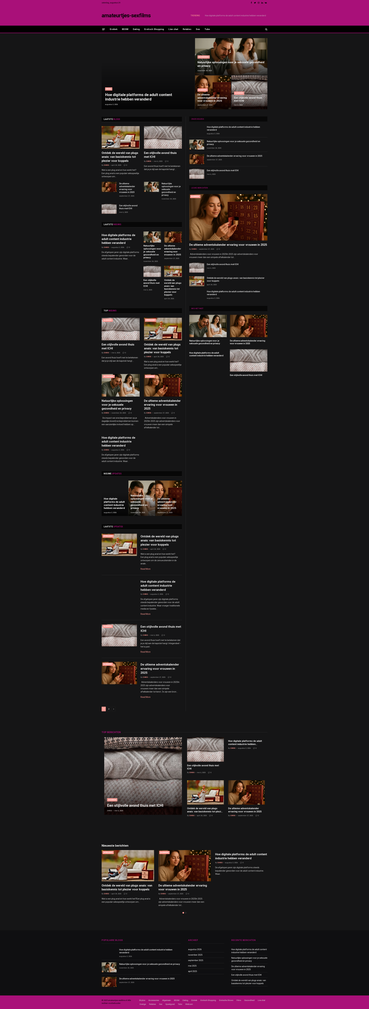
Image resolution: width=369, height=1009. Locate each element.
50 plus (142, 1000)
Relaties (187, 29)
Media (108, 89)
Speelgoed (150, 320)
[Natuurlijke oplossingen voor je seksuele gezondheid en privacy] (231, 56)
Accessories (153, 1000)
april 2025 (192, 971)
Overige (143, 1004)
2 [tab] (185, 912)
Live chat (173, 29)
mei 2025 (192, 966)
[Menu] (103, 29)
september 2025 (195, 960)
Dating (136, 29)
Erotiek (113, 29)
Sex (198, 29)
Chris (106, 165)
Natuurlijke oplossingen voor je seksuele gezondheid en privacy (237, 15)
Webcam (189, 1004)
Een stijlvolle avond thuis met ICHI (248, 99)
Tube (207, 29)
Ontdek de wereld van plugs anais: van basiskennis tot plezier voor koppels (120, 156)
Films (239, 1000)
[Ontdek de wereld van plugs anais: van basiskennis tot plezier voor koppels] (121, 137)
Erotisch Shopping (154, 29)
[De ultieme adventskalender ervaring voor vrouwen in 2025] (213, 92)
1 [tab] (183, 912)
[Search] (266, 29)
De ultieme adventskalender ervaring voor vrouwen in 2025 (212, 97)
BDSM (125, 29)
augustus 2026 (195, 949)
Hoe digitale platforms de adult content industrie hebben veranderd (138, 97)
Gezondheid (204, 57)
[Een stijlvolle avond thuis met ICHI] (249, 92)
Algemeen (203, 90)
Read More (145, 569)
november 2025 (195, 955)
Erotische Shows (226, 1000)
